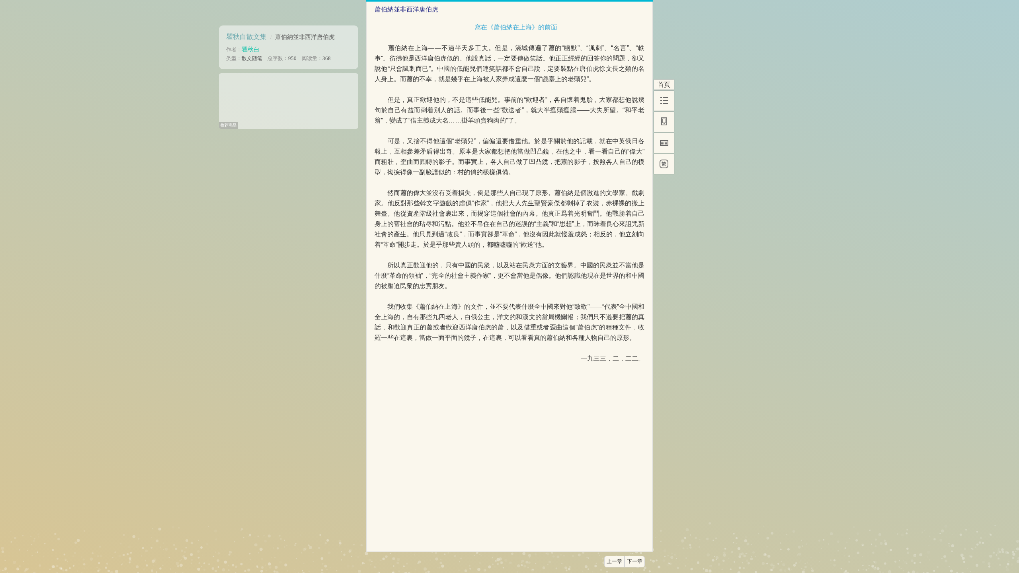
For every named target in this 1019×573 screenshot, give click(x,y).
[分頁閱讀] (664, 143)
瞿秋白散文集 (246, 37)
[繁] (664, 164)
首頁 (664, 84)
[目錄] (664, 101)
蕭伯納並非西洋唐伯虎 (305, 36)
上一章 (614, 561)
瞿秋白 (251, 49)
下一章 (634, 561)
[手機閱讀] (664, 122)
